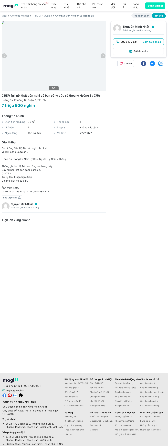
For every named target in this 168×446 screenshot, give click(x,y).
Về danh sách (141, 15)
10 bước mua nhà (123, 425)
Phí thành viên (97, 5)
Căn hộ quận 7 (71, 392)
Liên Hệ (68, 434)
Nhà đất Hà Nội (97, 401)
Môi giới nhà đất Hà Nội (125, 434)
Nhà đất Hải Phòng (123, 401)
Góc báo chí (95, 425)
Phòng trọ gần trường (124, 421)
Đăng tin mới (155, 5)
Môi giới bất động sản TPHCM (127, 429)
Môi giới (113, 5)
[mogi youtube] (10, 395)
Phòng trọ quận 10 (72, 401)
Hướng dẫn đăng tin (149, 425)
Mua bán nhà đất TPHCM (76, 383)
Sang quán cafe (122, 405)
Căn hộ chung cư (123, 392)
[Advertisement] (138, 92)
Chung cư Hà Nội (97, 396)
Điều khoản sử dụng (73, 421)
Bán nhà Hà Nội (97, 387)
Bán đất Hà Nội (97, 383)
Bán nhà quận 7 (71, 387)
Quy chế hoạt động (73, 425)
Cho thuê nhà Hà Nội (99, 392)
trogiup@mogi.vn (15, 390)
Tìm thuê (66, 5)
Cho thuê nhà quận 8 (74, 405)
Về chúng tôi (70, 416)
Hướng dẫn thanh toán (150, 429)
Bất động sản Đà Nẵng (125, 387)
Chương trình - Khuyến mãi (152, 416)
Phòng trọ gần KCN (124, 416)
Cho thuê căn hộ (147, 383)
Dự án (124, 5)
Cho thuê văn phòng (149, 405)
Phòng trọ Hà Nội (97, 405)
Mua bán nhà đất (122, 396)
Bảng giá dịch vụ (148, 421)
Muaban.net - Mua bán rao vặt (102, 421)
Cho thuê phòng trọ (149, 401)
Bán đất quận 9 (71, 396)
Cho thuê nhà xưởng (149, 396)
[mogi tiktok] (21, 395)
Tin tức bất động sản (99, 416)
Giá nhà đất (81, 5)
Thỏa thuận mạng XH (74, 429)
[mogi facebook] (4, 395)
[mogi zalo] (15, 395)
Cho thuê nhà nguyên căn (152, 392)
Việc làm (94, 429)
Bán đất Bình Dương (124, 383)
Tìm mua (53, 5)
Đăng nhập (136, 5)
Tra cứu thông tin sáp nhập (34, 5)
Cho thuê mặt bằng (149, 387)
